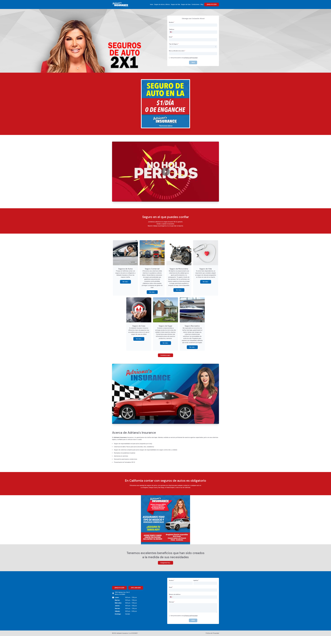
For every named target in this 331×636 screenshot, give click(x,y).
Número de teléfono (174, 594)
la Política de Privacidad (190, 57)
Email (171, 37)
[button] (171, 32)
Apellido (196, 580)
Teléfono (171, 29)
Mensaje (171, 602)
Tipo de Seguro (174, 44)
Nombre (171, 22)
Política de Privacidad (212, 633)
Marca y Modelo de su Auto (177, 51)
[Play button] (165, 172)
